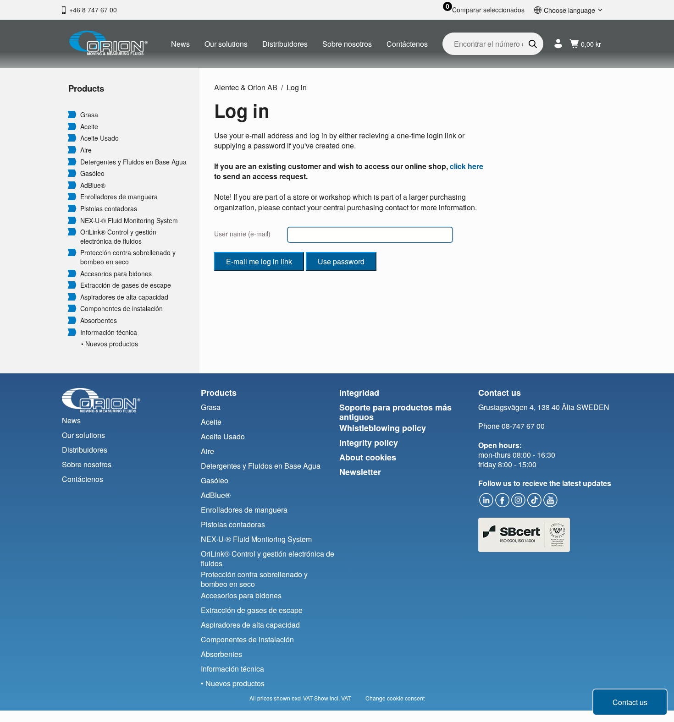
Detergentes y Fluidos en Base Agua (133, 162)
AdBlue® (92, 185)
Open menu (72, 114)
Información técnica (108, 332)
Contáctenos (407, 43)
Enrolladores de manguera (119, 196)
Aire (86, 150)
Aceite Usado (99, 138)
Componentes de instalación (121, 308)
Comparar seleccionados (488, 9)
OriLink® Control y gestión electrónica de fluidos (118, 237)
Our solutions (226, 43)
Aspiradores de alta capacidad (124, 297)
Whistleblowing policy (382, 428)
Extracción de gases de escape (125, 285)
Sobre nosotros (347, 43)
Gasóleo (92, 173)
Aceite (89, 126)
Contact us (630, 702)
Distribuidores (285, 43)
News (180, 43)
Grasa (89, 114)
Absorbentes (98, 320)
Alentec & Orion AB (245, 87)
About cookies (367, 457)
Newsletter (360, 472)
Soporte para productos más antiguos (395, 412)
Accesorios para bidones (116, 273)
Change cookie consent (395, 698)
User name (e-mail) (242, 234)
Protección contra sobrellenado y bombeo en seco (128, 257)
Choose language (569, 10)
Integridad (359, 393)
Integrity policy (368, 443)
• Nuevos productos (109, 343)
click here (466, 166)
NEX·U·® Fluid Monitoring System (129, 220)
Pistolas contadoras (108, 208)
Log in (297, 87)
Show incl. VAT (332, 698)
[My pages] (558, 44)
